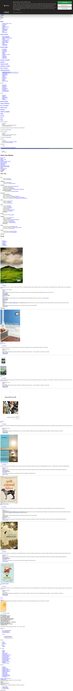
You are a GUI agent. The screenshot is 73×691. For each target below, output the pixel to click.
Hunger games (4, 96)
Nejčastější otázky (5, 657)
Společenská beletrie (3, 168)
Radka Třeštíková (5, 88)
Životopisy (2, 160)
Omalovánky (4, 57)
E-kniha (3, 295)
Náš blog (3, 666)
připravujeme (12, 188)
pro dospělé (12, 214)
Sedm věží (2, 283)
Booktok (3, 80)
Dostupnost (2, 185)
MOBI (9, 295)
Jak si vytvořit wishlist (5, 656)
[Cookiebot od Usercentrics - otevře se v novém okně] (6, 12)
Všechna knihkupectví (5, 631)
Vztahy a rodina (4, 40)
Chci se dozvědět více (17, 12)
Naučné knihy (4, 56)
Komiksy (3, 25)
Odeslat (2, 682)
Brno (3, 630)
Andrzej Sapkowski (5, 91)
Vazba (2, 225)
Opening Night (2, 343)
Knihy (3, 641)
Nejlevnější (4, 244)
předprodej (11, 187)
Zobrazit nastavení (64, 5)
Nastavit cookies (5, 686)
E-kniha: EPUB (14, 231)
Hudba (1, 113)
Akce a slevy (4, 78)
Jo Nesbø (3, 87)
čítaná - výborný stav (16, 196)
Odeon (9, 218)
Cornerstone (12, 220)
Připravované (4, 77)
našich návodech (8, 129)
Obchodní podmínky (5, 688)
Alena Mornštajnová (5, 90)
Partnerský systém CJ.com (6, 669)
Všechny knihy (4, 73)
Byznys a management (5, 37)
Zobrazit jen (2, 181)
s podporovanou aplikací (13, 141)
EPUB (6, 295)
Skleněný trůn (4, 99)
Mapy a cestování (4, 68)
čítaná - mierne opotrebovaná (19, 197)
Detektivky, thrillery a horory (6, 23)
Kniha (3, 289)
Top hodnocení (4, 241)
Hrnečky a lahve (3, 107)
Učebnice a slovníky (4, 64)
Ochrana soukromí (5, 687)
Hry (1, 16)
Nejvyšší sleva (4, 245)
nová (8, 194)
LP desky (2, 115)
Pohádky (3, 53)
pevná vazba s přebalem (18, 227)
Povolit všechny (64, 2)
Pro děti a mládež (3, 47)
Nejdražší (3, 243)
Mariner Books (13, 222)
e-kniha (10, 179)
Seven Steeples (2, 375)
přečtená (10, 195)
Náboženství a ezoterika (5, 66)
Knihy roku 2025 (5, 74)
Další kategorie (4, 32)
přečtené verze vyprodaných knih (22, 198)
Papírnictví (2, 109)
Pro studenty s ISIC (5, 660)
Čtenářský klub (4, 673)
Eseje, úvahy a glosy (3, 162)
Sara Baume (4, 285)
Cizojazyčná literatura (4, 70)
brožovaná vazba (14, 226)
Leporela (3, 55)
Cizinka (3, 98)
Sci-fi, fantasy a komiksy (6, 54)
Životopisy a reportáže (5, 39)
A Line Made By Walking (4, 583)
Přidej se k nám (4, 672)
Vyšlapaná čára (2, 549)
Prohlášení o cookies (5, 670)
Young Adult (4, 51)
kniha (9, 178)
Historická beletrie (5, 28)
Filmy (1, 117)
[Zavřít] (0, 238)
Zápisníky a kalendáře (5, 111)
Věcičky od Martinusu (4, 103)
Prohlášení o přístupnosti (6, 671)
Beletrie (1, 21)
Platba (3, 652)
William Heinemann (16, 219)
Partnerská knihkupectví (6, 632)
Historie (3, 38)
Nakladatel (2, 216)
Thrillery (1, 167)
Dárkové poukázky (4, 101)
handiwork (2, 421)
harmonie (11, 210)
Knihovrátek (15, 302)
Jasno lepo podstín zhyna (4, 462)
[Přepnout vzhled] (0, 19)
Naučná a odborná (4, 34)
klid (8, 208)
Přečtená (3, 300)
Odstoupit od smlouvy (5, 662)
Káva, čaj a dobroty (4, 105)
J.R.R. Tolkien (4, 86)
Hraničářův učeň (5, 97)
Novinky (3, 76)
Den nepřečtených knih (6, 674)
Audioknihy (2, 14)
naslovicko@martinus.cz (8, 636)
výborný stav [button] (4, 301)
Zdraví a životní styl (5, 41)
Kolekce (3, 79)
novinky (10, 182)
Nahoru (1, 597)
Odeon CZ (11, 217)
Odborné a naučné (3, 159)
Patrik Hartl (4, 85)
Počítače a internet (5, 42)
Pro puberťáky (4, 50)
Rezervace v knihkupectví (6, 658)
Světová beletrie (4, 30)
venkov (10, 206)
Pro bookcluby (4, 676)
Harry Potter (4, 95)
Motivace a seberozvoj (5, 36)
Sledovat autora (2, 157)
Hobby (3, 43)
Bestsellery (4, 75)
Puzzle (1, 119)
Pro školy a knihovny (5, 659)
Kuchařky (2, 62)
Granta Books (12, 221)
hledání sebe (12, 209)
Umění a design (4, 44)
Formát (2, 230)
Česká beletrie (4, 29)
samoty (9, 205)
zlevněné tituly (13, 183)
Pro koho (2, 213)
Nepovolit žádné (65, 8)
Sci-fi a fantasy (4, 24)
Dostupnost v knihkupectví (7, 190)
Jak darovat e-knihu (5, 655)
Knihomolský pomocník (6, 675)
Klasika (3, 27)
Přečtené (1, 15)
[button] (37, 291)
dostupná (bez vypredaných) (19, 189)
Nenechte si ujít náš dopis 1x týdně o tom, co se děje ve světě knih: (10, 680)
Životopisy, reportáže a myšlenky (5, 161)
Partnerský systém (5, 668)
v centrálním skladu (15, 186)
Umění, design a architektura (4, 165)
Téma (1, 204)
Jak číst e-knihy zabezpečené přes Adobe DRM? (8, 147)
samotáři (10, 207)
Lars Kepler (4, 89)
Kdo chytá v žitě (3, 611)
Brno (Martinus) (15, 191)
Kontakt (3, 650)
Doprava (3, 651)
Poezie (3, 31)
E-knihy (3, 642)
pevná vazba (12, 228)
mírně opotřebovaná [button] (5, 510)
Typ (1, 177)
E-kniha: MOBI (14, 232)
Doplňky (2, 17)
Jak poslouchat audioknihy (6, 654)
